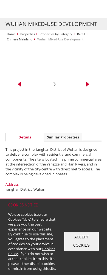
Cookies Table (19, 219)
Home (11, 34)
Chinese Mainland (19, 39)
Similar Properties (63, 137)
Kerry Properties (38, 9)
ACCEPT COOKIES (81, 241)
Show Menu (96, 9)
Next (87, 84)
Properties (27, 34)
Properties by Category (56, 34)
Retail (81, 34)
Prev (19, 84)
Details (24, 137)
